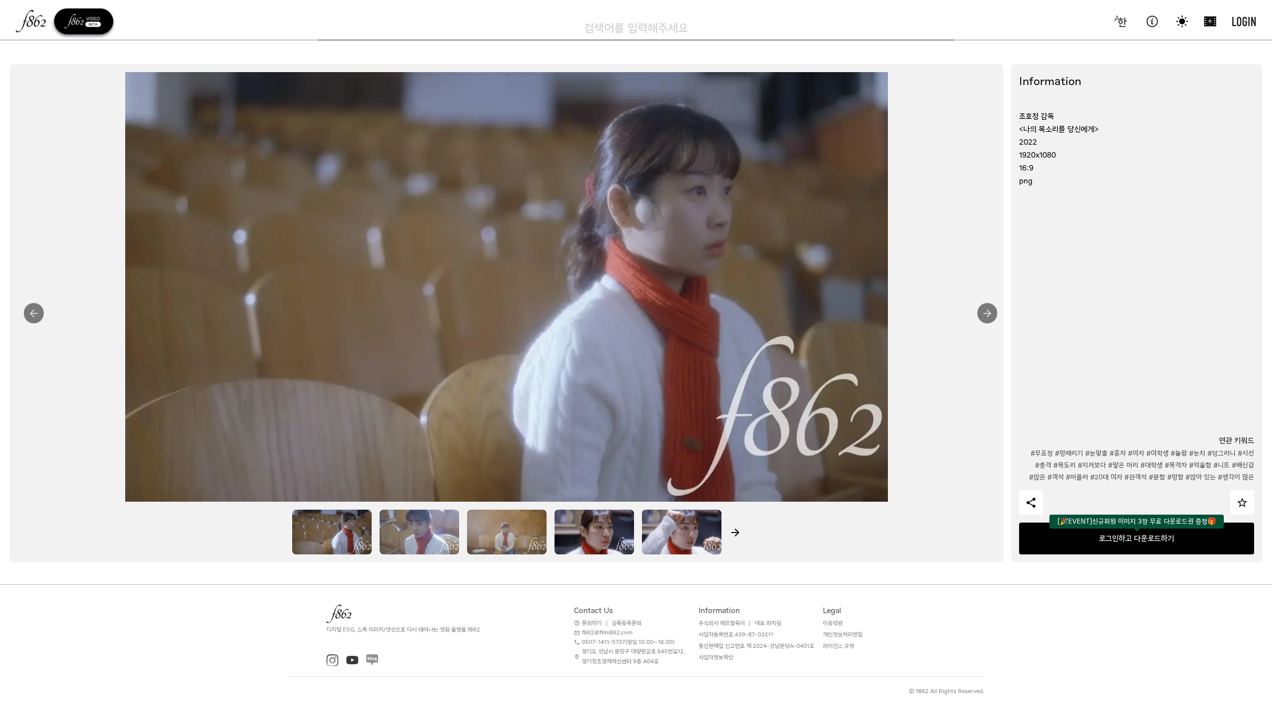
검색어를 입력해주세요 (636, 28)
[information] (1152, 21)
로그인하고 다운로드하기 (1136, 538)
